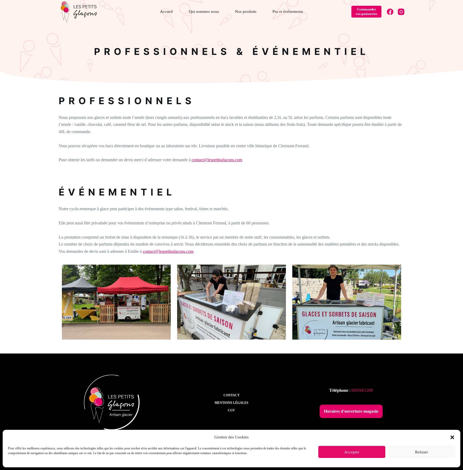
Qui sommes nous (204, 11)
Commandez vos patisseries (366, 11)
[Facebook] (390, 12)
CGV (231, 410)
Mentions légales (231, 403)
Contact (231, 395)
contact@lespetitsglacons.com (217, 159)
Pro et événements (287, 11)
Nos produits (245, 11)
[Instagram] (401, 12)
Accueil (166, 11)
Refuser (421, 452)
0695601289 (362, 390)
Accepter (351, 452)
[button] (452, 437)
